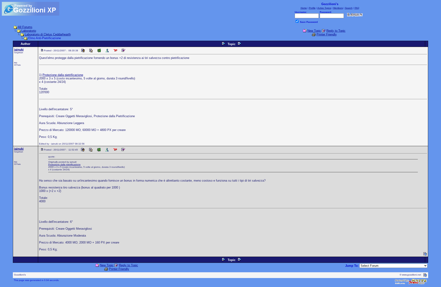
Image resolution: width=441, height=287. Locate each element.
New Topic (314, 30)
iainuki (19, 49)
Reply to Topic (335, 30)
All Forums (25, 27)
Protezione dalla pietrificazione (62, 75)
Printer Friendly (327, 34)
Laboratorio (28, 30)
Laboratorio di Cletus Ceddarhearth (48, 34)
